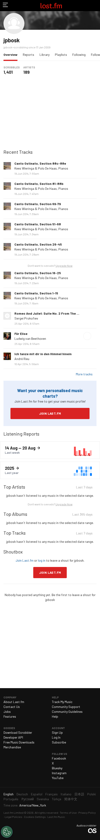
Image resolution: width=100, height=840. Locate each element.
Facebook (59, 758)
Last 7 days (84, 488)
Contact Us (11, 707)
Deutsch (22, 794)
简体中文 (70, 799)
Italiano (66, 794)
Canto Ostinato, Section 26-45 (38, 244)
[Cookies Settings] (7, 832)
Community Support (66, 707)
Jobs (7, 711)
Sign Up (57, 732)
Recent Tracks (18, 152)
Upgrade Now (64, 265)
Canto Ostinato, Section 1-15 (36, 293)
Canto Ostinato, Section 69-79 (37, 204)
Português (10, 799)
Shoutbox (13, 551)
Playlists (61, 55)
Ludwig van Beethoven (30, 338)
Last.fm (51, 5)
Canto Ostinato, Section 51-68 (37, 224)
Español (36, 794)
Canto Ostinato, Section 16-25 (37, 273)
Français (51, 794)
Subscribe (59, 742)
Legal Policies (13, 816)
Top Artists (14, 487)
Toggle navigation (5, 5)
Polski (91, 794)
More (94, 166)
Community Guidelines (67, 711)
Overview (11, 54)
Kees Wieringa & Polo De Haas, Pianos (41, 168)
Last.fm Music (56, 816)
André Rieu (21, 359)
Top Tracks (14, 533)
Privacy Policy (87, 812)
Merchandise (12, 747)
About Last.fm (13, 702)
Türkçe (56, 799)
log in (41, 560)
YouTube (57, 778)
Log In (56, 737)
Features (9, 716)
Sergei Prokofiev (26, 318)
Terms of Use (68, 812)
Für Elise (20, 334)
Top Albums (15, 514)
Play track (87, 336)
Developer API (13, 737)
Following (79, 55)
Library (45, 55)
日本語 (79, 794)
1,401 (8, 72)
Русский (27, 799)
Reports (28, 55)
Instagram (59, 773)
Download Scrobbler (17, 732)
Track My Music (62, 702)
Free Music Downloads (18, 742)
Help (55, 716)
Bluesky (57, 768)
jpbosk (11, 40)
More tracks (84, 374)
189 (26, 72)
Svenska (43, 799)
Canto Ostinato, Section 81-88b (38, 184)
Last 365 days (82, 515)
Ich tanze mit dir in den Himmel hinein (43, 354)
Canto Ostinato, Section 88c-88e (40, 163)
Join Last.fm (50, 413)
